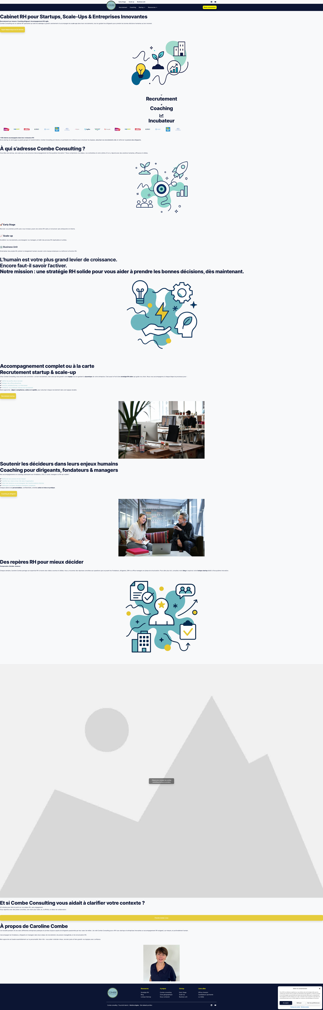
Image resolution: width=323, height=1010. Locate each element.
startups (41, 23)
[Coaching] (161, 104)
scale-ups (74, 23)
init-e (150, 1005)
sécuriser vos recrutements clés (106, 140)
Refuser (299, 1003)
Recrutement (161, 99)
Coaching (161, 108)
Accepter (286, 1003)
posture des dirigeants (133, 140)
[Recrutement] (161, 95)
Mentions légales (305, 1007)
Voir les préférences (313, 1003)
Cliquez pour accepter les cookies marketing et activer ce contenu (161, 781)
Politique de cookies (295, 1007)
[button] (319, 988)
